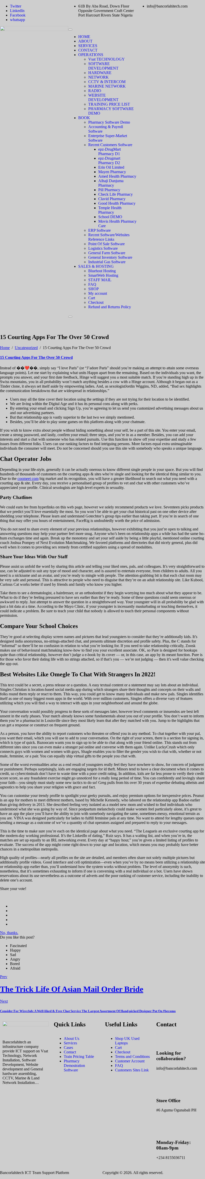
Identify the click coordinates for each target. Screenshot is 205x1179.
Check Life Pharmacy (115, 194)
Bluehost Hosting (102, 271)
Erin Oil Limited (111, 167)
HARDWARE (100, 73)
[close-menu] (70, 317)
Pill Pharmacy (109, 190)
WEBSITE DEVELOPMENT (103, 97)
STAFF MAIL (100, 280)
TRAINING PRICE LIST (109, 104)
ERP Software (99, 230)
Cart (91, 298)
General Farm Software (106, 253)
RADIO (94, 91)
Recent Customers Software (110, 145)
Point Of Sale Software (106, 244)
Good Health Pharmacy (117, 203)
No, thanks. (9, 933)
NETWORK (98, 77)
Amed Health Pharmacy (117, 176)
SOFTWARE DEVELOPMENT (103, 66)
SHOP (93, 289)
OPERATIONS (90, 55)
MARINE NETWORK (107, 86)
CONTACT (88, 50)
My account (97, 293)
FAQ (92, 284)
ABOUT (85, 41)
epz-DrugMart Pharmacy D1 (109, 151)
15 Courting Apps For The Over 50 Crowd (36, 357)
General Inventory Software (110, 257)
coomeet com (28, 478)
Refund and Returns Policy (109, 307)
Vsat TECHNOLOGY (106, 59)
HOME (84, 37)
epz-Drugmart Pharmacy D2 (109, 160)
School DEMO (110, 217)
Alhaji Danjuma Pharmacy (111, 183)
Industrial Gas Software (107, 262)
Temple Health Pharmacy (110, 210)
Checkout (96, 302)
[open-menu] (70, 29)
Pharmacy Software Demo (109, 122)
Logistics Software (103, 248)
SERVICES (87, 46)
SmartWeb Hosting (103, 275)
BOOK (84, 118)
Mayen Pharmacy (112, 172)
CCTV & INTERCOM (107, 82)
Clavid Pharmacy (112, 199)
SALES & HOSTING (96, 266)
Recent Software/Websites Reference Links (109, 237)
